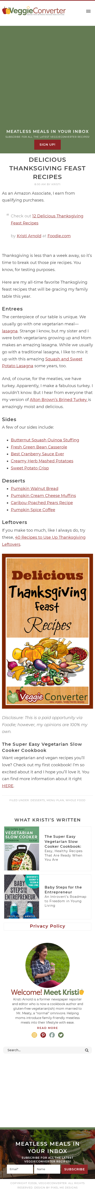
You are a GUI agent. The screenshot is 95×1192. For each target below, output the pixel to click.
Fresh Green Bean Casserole (39, 447)
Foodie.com (59, 236)
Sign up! (47, 145)
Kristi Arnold (29, 236)
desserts (37, 800)
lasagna (10, 331)
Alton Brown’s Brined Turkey (59, 399)
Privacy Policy (47, 926)
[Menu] (88, 11)
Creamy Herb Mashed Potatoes (42, 461)
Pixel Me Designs (64, 1187)
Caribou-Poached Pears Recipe (42, 502)
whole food (76, 800)
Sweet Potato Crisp (30, 468)
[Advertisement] (47, 79)
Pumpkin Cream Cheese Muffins (43, 495)
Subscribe (74, 1169)
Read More (47, 1028)
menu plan (55, 800)
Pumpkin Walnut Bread (34, 488)
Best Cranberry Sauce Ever (37, 454)
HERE (7, 785)
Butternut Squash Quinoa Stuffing (45, 440)
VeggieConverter (34, 10)
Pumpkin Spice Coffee (33, 509)
